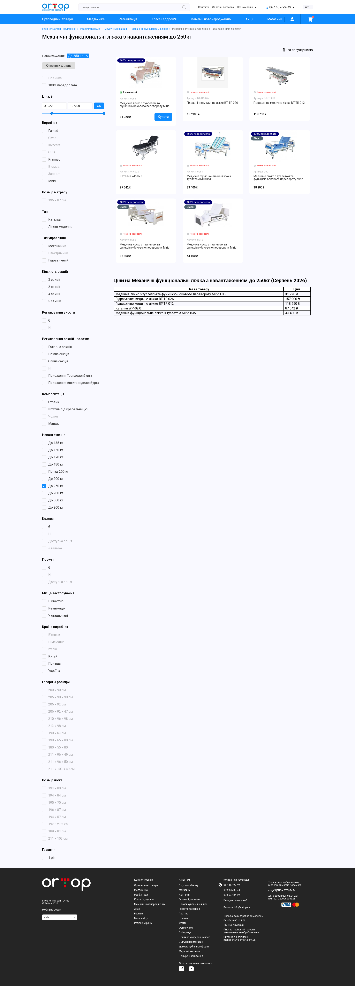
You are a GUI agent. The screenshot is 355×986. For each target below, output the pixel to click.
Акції (249, 19)
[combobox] (59, 917)
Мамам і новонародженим (210, 19)
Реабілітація (128, 19)
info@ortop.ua (242, 907)
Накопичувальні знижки (193, 904)
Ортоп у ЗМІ (186, 927)
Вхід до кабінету (188, 885)
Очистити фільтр (58, 65)
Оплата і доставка (223, 7)
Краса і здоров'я (163, 19)
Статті (182, 923)
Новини (183, 918)
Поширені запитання (191, 956)
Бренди (138, 913)
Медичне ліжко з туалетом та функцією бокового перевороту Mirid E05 (144, 106)
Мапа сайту (141, 918)
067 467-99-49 (280, 7)
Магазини (274, 19)
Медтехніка (96, 19)
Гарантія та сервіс (189, 908)
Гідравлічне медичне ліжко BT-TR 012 (279, 102)
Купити (163, 117)
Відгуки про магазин (191, 941)
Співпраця (185, 932)
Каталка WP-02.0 (131, 176)
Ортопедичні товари (57, 19)
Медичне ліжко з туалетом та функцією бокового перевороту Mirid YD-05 (144, 247)
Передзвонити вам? (235, 900)
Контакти (203, 7)
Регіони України (143, 923)
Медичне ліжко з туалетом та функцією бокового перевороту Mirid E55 (211, 247)
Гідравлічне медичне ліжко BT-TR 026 (212, 102)
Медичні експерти (189, 951)
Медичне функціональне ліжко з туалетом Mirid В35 (209, 178)
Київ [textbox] (46, 917)
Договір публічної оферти (194, 946)
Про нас (183, 913)
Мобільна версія (51, 909)
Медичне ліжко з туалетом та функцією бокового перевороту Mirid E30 (278, 179)
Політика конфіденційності (194, 937)
